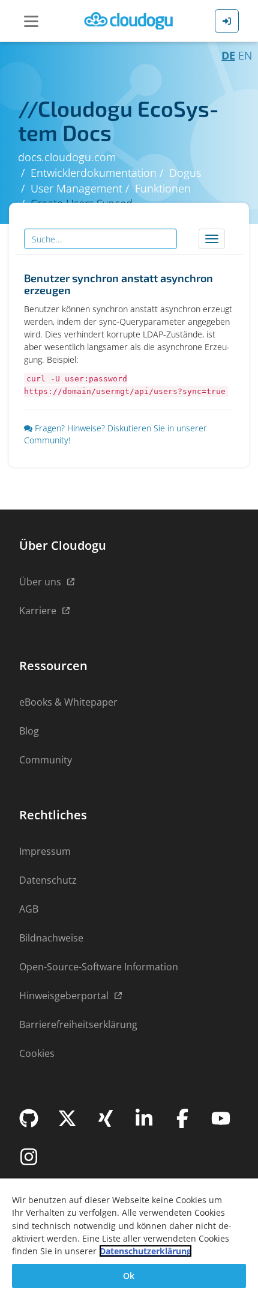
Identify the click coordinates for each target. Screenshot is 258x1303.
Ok (128, 1275)
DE (228, 55)
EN (245, 55)
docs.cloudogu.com (67, 157)
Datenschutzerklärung (145, 1251)
